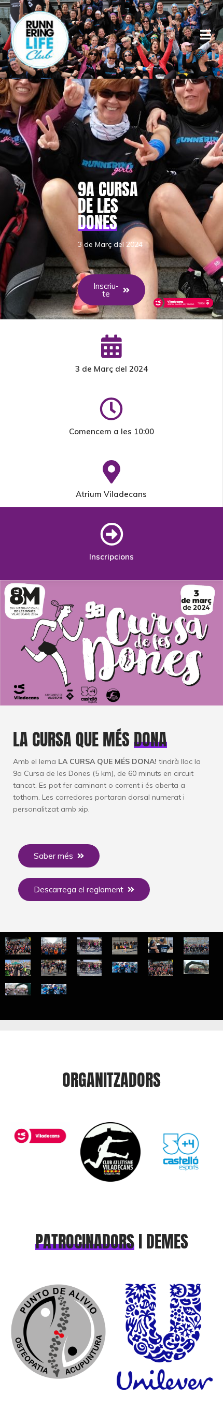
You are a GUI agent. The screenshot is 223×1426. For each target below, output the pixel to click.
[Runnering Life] (40, 39)
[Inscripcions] (111, 534)
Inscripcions (111, 557)
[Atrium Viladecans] (111, 471)
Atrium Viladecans (111, 494)
